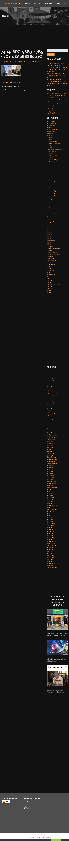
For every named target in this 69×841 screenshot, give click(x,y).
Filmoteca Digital (38, 3)
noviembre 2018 (51, 541)
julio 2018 (50, 547)
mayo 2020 (50, 517)
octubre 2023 (51, 437)
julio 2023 (50, 443)
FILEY (48, 188)
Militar (49, 238)
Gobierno (50, 204)
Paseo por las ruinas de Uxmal (56, 81)
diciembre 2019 (51, 527)
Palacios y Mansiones (53, 248)
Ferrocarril (65, 102)
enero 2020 (50, 525)
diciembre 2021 (51, 481)
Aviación (53, 99)
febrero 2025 (50, 405)
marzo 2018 (50, 555)
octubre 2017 (51, 565)
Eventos (49, 178)
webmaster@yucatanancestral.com (33, 803)
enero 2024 (50, 431)
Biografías (50, 134)
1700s (53, 93)
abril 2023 (50, 449)
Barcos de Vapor (52, 129)
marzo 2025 (50, 403)
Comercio (50, 154)
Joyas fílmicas (48, 3)
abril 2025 (50, 401)
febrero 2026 (51, 383)
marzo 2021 (50, 497)
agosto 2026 (50, 371)
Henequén (50, 210)
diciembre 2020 (51, 503)
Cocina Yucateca (52, 101)
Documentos (51, 166)
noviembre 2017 (51, 563)
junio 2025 (50, 397)
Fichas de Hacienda (53, 186)
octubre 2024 (51, 413)
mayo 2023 (50, 447)
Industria (50, 218)
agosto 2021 (50, 489)
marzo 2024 (50, 427)
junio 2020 (50, 515)
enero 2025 (50, 407)
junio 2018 (50, 549)
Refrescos (50, 262)
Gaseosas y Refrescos (53, 196)
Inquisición (50, 224)
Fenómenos (50, 180)
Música (49, 244)
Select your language (25, 3)
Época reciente (51, 172)
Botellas (49, 136)
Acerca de (57, 3)
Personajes (50, 256)
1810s (59, 93)
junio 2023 (50, 445)
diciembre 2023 (51, 433)
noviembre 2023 (52, 435)
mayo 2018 (50, 551)
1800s (56, 93)
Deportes (49, 164)
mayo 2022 (50, 471)
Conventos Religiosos (53, 160)
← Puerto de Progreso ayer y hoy (10, 83)
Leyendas (50, 226)
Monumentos (51, 240)
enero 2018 (50, 559)
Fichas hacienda (50, 103)
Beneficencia (51, 131)
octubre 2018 (51, 543)
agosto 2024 (50, 417)
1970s (63, 97)
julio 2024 (50, 419)
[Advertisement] (34, 37)
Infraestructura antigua (54, 220)
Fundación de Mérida (53, 194)
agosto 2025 (50, 395)
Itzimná (52, 105)
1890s (56, 95)
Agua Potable (49, 99)
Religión (54, 110)
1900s (60, 95)
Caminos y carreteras (53, 144)
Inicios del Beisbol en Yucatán (56, 73)
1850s (65, 93)
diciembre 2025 (51, 387)
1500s (48, 93)
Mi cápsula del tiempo (54, 79)
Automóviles (51, 125)
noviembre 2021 (51, 483)
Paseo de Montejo (56, 108)
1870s (50, 95)
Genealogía (50, 198)
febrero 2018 (50, 557)
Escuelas (49, 174)
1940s (55, 97)
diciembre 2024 (51, 409)
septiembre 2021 (52, 487)
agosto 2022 (50, 465)
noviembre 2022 (52, 459)
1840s (61, 93)
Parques (49, 250)
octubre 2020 (51, 507)
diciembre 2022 (51, 457)
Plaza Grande (51, 258)
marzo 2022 (50, 475)
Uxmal (64, 110)
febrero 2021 (50, 499)
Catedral (62, 99)
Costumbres (50, 162)
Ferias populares (52, 182)
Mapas (49, 232)
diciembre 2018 (51, 539)
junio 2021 (50, 491)
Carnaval (50, 146)
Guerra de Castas (52, 206)
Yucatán (53, 113)
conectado (17, 90)
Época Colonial (51, 170)
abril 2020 (50, 519)
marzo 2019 (50, 535)
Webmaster (18, 62)
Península (61, 108)
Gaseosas (55, 103)
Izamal (55, 105)
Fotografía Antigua (53, 192)
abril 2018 (50, 553)
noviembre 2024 (52, 411)
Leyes (48, 228)
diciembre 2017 (51, 561)
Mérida (50, 108)
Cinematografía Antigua (54, 150)
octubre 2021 (51, 485)
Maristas (49, 234)
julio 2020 (50, 513)
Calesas (49, 140)
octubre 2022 (51, 461)
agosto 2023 (50, 441)
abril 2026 (50, 379)
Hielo (48, 212)
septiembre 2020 (52, 509)
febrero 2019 (50, 537)
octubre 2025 (51, 391)
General (49, 200)
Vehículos (50, 290)
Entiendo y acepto (55, 840)
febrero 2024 (50, 429)
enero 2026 (50, 385)
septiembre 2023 (52, 439)
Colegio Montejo (58, 101)
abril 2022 (50, 473)
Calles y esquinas (52, 142)
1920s (48, 97)
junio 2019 (50, 533)
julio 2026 (50, 373)
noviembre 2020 (52, 505)
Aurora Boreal (51, 121)
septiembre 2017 (52, 567)
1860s (48, 95)
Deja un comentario (33, 62)
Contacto (65, 3)
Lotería (49, 230)
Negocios (50, 246)
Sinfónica (50, 276)
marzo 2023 (50, 451)
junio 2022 (50, 469)
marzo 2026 (50, 381)
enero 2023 (50, 455)
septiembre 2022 (52, 463)
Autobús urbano (52, 123)
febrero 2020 (51, 523)
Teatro (49, 278)
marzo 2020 (50, 521)
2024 (66, 97)
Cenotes (49, 148)
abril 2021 (50, 495)
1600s (50, 93)
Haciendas (59, 103)
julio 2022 (50, 467)
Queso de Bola (51, 260)
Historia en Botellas (53, 214)
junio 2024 (50, 421)
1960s (60, 97)
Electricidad (51, 168)
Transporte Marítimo (53, 284)
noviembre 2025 (51, 389)
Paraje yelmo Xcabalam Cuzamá (57, 67)
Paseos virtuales (52, 252)
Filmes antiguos (52, 190)
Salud (48, 272)
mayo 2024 (50, 423)
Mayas (49, 236)
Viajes (48, 113)
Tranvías (61, 111)
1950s (58, 97)
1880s (53, 95)
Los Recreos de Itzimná (61, 105)
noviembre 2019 (52, 529)
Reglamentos (51, 264)
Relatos (49, 266)
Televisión (50, 280)
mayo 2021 (50, 493)
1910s (63, 95)
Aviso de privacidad (46, 835)
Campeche (58, 99)
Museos (49, 242)
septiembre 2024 (52, 415)
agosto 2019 (50, 531)
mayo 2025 (50, 399)
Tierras (49, 282)
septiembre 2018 (52, 545)
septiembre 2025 (52, 393)
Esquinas (50, 176)
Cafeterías (50, 138)
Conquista (50, 158)
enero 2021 (50, 501)
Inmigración (51, 222)
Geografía (50, 202)
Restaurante (50, 270)
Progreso (50, 111)
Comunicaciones (52, 156)
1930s (52, 97)
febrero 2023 (50, 453)
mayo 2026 (50, 377)
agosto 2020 (50, 511)
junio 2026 (50, 375)
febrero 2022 (50, 477)
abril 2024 (50, 425)
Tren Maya (50, 288)
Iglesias (49, 216)
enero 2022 (50, 479)
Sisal (57, 110)
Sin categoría (51, 274)
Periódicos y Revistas (53, 254)
